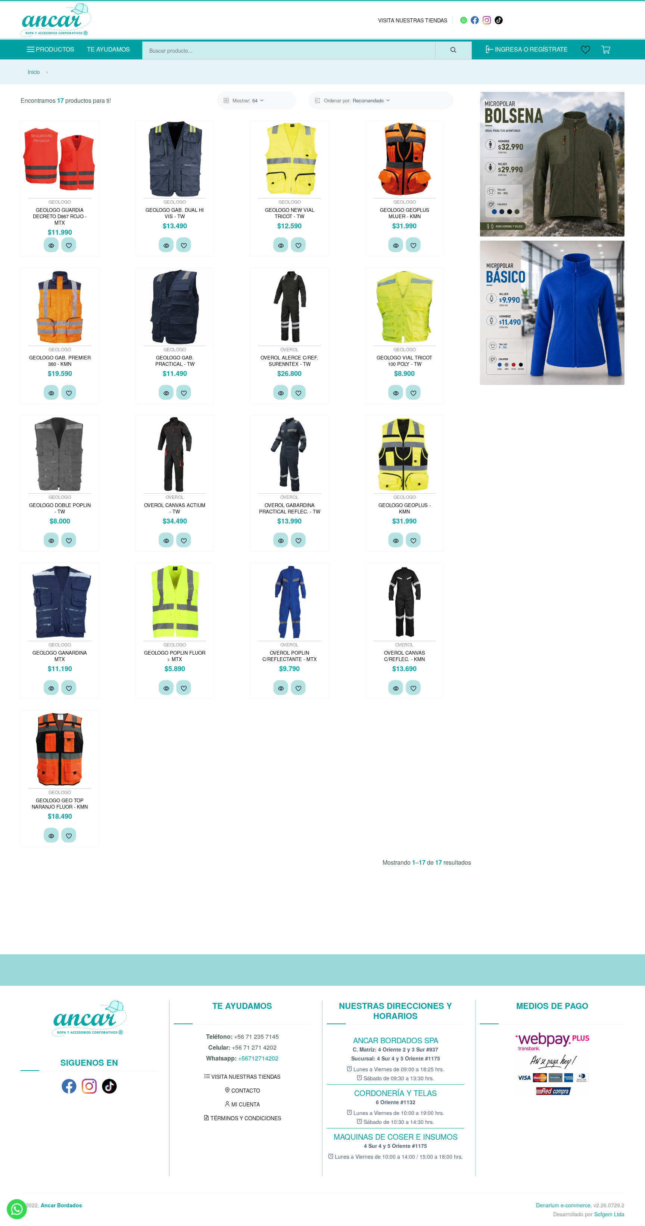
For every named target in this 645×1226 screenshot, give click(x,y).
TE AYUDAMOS (108, 49)
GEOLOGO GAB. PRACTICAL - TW (174, 360)
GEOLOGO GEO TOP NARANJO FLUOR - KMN (60, 803)
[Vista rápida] (51, 244)
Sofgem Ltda (609, 1214)
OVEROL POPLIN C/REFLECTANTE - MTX (289, 656)
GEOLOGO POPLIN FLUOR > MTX (174, 656)
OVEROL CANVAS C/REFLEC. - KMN (404, 656)
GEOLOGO (60, 201)
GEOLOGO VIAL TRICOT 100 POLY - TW (404, 360)
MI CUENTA (245, 1104)
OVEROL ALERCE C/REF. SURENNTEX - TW (289, 360)
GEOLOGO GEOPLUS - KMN (404, 508)
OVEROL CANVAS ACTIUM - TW (174, 508)
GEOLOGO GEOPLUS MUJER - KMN (404, 213)
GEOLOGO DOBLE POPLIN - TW (60, 508)
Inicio (34, 71)
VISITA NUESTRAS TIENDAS (412, 20)
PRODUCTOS (54, 49)
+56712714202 (258, 1058)
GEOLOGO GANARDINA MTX (59, 656)
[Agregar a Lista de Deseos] (68, 244)
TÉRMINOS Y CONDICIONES (245, 1118)
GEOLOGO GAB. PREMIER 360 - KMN (60, 360)
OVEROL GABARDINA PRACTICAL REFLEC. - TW (289, 508)
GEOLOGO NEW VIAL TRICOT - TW (289, 213)
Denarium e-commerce (563, 1205)
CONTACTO (245, 1090)
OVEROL (289, 349)
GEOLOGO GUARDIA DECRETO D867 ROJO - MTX (60, 216)
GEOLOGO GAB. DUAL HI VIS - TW (175, 213)
